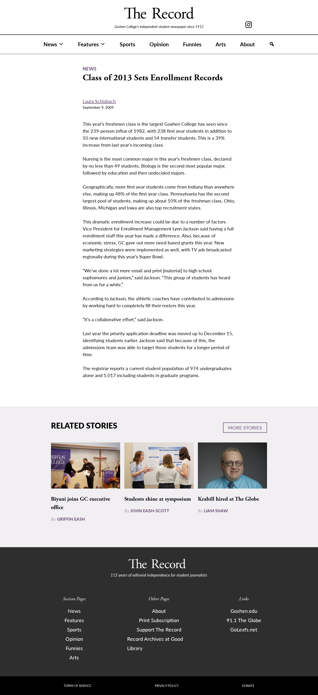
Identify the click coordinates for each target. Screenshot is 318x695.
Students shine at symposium (157, 499)
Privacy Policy (167, 685)
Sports (127, 44)
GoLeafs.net (243, 629)
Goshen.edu (243, 610)
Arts (221, 44)
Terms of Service (77, 685)
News (50, 44)
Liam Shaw (216, 510)
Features (88, 44)
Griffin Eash (71, 519)
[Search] (271, 44)
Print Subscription (159, 620)
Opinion (159, 44)
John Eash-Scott (149, 510)
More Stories (245, 427)
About (247, 44)
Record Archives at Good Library (155, 643)
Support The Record (159, 629)
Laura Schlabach (99, 101)
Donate (248, 685)
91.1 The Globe (244, 620)
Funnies (192, 44)
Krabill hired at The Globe (228, 499)
